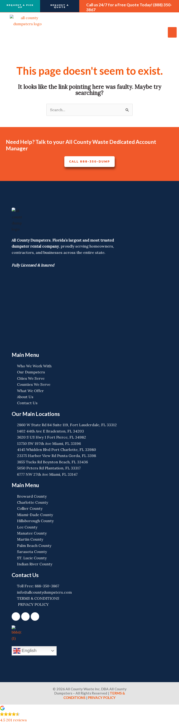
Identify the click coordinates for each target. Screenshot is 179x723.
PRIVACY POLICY (101, 697)
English (29, 650)
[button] (172, 32)
